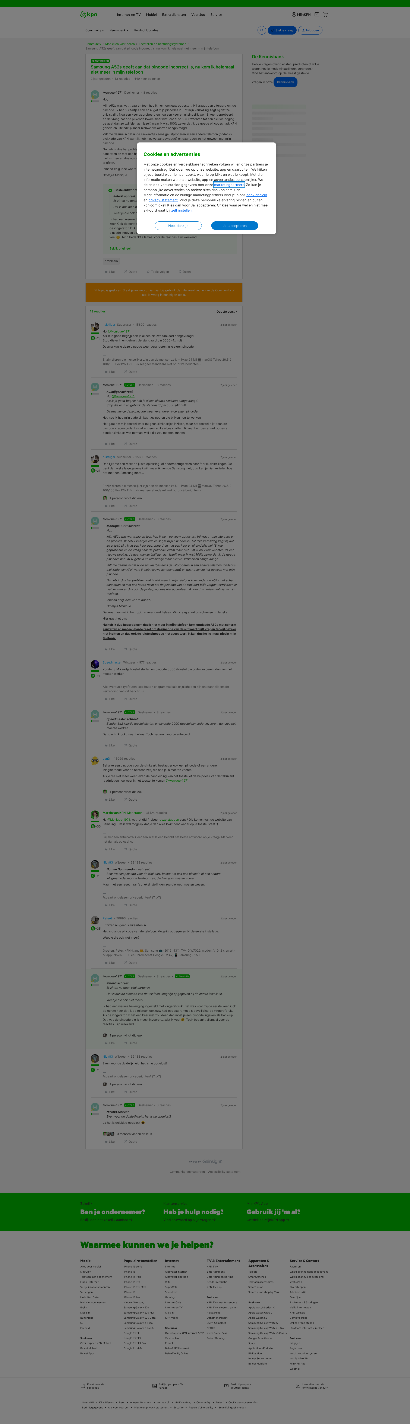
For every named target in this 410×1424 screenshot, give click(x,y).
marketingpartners (229, 185)
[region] (206, 188)
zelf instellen (181, 210)
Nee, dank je (178, 226)
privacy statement (163, 200)
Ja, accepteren (235, 226)
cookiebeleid (256, 195)
